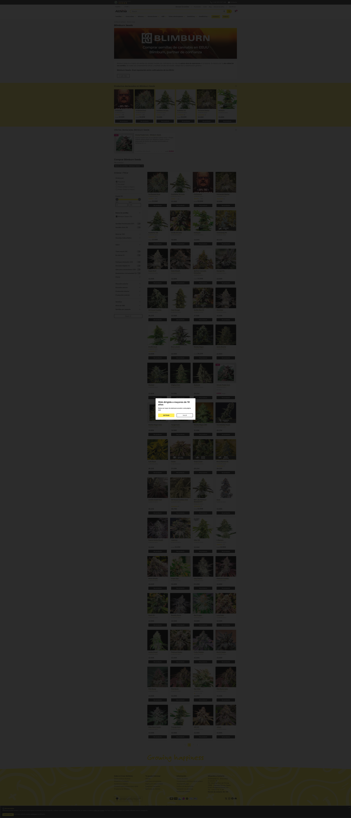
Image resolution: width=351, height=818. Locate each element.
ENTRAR (166, 415)
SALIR (185, 415)
